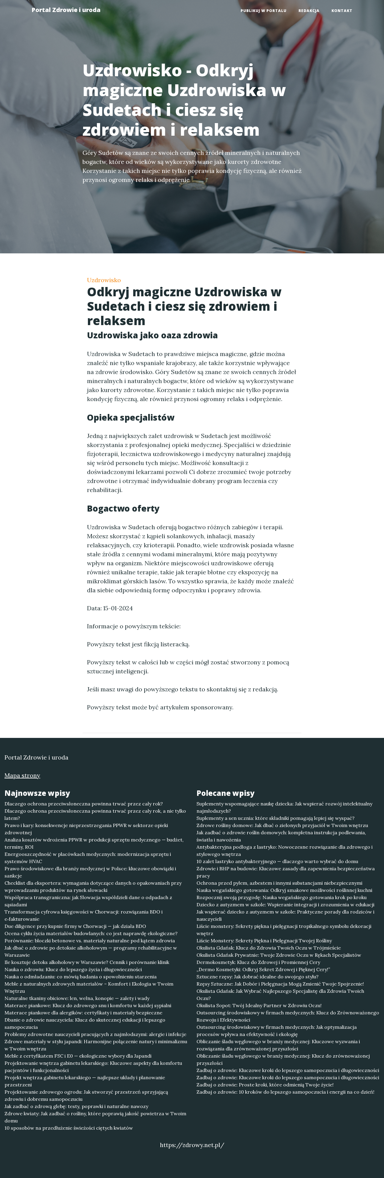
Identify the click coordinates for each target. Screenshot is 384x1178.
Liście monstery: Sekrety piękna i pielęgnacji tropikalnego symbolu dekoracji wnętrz (283, 929)
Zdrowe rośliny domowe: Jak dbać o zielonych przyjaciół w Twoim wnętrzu (282, 825)
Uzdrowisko (104, 280)
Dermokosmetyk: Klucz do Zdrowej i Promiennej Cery (258, 962)
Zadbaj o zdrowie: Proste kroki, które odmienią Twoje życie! (265, 1085)
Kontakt (342, 10)
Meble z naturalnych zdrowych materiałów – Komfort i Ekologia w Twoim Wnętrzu (88, 987)
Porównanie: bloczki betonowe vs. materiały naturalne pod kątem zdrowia (89, 941)
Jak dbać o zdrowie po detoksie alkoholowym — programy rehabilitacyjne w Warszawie (90, 951)
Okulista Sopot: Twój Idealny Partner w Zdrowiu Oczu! (259, 1005)
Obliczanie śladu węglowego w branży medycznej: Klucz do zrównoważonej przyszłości (283, 1059)
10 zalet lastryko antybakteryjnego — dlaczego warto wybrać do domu (277, 861)
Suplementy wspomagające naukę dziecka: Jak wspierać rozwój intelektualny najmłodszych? (284, 807)
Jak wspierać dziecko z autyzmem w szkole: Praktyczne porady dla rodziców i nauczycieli (285, 915)
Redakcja (309, 10)
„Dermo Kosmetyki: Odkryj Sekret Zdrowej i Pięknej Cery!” (263, 969)
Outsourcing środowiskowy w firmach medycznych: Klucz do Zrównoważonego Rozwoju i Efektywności (287, 1016)
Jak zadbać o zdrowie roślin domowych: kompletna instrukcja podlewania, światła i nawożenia (281, 836)
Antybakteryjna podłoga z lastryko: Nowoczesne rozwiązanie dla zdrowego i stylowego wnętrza (284, 850)
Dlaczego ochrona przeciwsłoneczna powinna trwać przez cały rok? (83, 804)
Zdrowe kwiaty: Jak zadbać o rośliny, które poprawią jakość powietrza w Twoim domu (95, 1117)
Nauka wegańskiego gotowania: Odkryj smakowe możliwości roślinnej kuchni (284, 890)
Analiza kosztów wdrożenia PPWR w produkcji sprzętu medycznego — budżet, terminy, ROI (94, 843)
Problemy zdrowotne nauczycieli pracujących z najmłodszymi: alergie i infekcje (95, 1034)
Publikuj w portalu (263, 10)
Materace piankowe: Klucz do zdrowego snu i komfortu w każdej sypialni (87, 1005)
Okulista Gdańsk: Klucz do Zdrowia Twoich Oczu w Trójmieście (268, 948)
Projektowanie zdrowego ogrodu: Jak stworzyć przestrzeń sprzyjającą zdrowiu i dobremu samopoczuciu (86, 1095)
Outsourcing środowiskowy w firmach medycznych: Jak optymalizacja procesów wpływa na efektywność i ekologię (276, 1030)
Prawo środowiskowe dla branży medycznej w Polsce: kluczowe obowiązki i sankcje (90, 872)
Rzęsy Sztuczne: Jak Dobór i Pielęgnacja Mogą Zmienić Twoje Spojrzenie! (280, 984)
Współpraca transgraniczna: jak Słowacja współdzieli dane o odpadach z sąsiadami (88, 901)
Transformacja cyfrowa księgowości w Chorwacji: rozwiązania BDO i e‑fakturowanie (83, 915)
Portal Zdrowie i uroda (66, 10)
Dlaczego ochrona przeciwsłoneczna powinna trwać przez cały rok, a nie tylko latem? (95, 814)
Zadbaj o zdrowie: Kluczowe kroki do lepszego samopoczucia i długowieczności (287, 1070)
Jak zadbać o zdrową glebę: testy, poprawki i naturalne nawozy (76, 1106)
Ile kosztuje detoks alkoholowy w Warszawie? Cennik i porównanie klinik (86, 962)
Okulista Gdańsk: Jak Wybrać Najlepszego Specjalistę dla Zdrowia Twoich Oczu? (280, 994)
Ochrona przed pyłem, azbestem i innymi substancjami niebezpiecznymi (279, 883)
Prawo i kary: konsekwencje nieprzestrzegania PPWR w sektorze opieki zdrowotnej (86, 828)
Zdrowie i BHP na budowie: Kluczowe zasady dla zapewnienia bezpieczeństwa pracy (285, 872)
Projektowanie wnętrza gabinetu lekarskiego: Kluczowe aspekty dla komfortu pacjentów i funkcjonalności (93, 1066)
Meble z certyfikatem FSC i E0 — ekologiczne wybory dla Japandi (78, 1056)
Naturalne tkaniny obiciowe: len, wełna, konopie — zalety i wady (76, 998)
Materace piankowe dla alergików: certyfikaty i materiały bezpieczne (83, 1013)
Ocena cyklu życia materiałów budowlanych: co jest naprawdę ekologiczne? (91, 933)
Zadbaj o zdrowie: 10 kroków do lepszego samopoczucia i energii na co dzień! (285, 1092)
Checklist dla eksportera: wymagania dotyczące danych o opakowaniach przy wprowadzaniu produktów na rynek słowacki (93, 886)
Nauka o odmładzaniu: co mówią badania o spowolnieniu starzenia (80, 977)
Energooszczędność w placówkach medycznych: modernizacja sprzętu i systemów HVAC (87, 857)
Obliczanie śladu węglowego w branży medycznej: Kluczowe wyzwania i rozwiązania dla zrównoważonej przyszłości (278, 1045)
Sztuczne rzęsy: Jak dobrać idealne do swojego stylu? (257, 977)
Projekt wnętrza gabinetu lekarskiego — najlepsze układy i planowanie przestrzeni (84, 1081)
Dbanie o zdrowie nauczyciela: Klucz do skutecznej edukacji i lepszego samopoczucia (84, 1023)
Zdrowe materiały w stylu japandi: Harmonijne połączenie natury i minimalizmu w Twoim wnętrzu (95, 1045)
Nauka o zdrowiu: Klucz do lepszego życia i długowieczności (73, 969)
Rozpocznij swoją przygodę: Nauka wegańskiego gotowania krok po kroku (281, 897)
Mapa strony (22, 775)
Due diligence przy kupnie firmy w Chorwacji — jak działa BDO (75, 926)
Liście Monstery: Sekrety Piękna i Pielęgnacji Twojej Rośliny (264, 941)
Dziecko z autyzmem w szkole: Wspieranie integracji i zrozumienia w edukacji (285, 905)
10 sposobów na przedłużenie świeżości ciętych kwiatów (68, 1128)
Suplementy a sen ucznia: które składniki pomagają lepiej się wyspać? (275, 818)
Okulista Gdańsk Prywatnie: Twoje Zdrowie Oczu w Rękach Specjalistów (278, 955)
